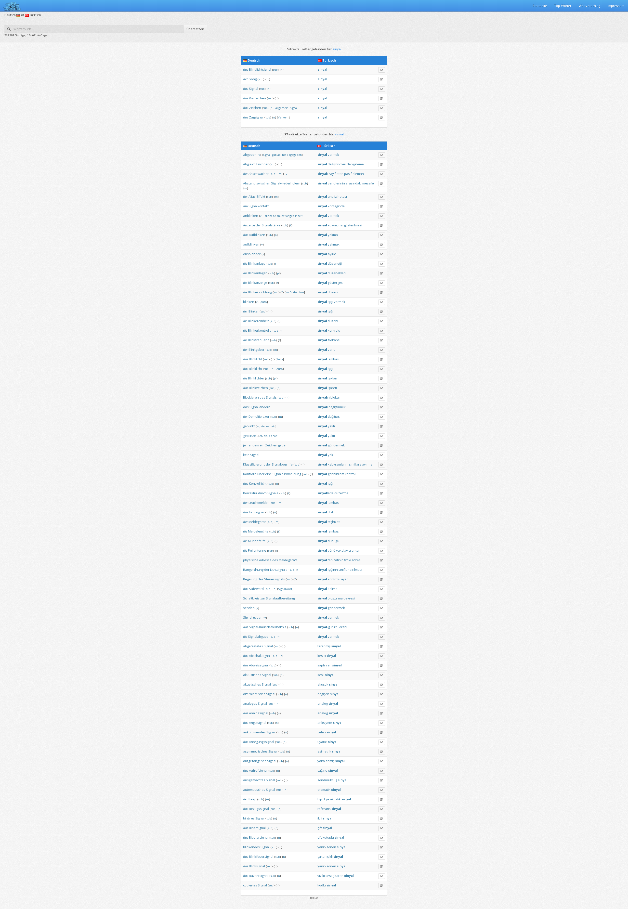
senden (249, 608)
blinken (248, 301)
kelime (333, 588)
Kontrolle (250, 474)
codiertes (250, 885)
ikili (319, 818)
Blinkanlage (256, 263)
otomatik (323, 789)
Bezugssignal (259, 808)
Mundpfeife (257, 541)
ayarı (345, 579)
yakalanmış (325, 761)
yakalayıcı (343, 550)
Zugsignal (256, 117)
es (267, 426)
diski (331, 512)
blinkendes (251, 847)
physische (250, 560)
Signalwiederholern (285, 183)
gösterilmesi (353, 225)
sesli (320, 675)
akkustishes (252, 675)
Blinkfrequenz (258, 340)
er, (258, 426)
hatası (342, 196)
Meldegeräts (288, 560)
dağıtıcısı (334, 416)
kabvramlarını (338, 464)
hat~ (272, 426)
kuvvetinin (335, 225)
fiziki (347, 560)
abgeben (250, 154)
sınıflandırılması (350, 569)
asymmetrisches (255, 751)
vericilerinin (336, 183)
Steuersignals (274, 579)
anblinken (250, 215)
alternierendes (254, 694)
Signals (271, 397)
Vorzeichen (257, 98)
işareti (332, 388)
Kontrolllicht (257, 483)
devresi (349, 598)
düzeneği (335, 263)
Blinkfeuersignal (261, 856)
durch (262, 493)
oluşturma (335, 598)
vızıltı (321, 875)
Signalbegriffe (282, 464)
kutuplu (328, 837)
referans (324, 808)
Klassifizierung (254, 464)
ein (262, 445)
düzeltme (341, 493)
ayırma (367, 464)
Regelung (250, 579)
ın (323, 397)
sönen (331, 847)
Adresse (265, 560)
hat (284, 154)
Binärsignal (257, 828)
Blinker (254, 311)
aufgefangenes (254, 761)
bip (319, 799)
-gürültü (328, 627)
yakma (333, 235)
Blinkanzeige (257, 282)
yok (330, 455)
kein (246, 455)
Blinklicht (255, 359)
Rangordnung (253, 569)
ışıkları (332, 378)
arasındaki (354, 183)
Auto (264, 302)
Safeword (256, 588)
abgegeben (294, 154)
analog (322, 703)
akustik (322, 684)
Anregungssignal (261, 742)
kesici (321, 655)
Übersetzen (195, 29)
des (262, 397)
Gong (253, 79)
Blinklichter (256, 378)
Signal (253, 88)
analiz (332, 196)
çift (319, 828)
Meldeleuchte (258, 531)
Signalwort (285, 589)
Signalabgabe (258, 636)
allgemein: (282, 108)
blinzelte (270, 216)
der (245, 79)
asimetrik (324, 751)
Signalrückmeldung (287, 474)
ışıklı (330, 856)
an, (279, 216)
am (245, 206)
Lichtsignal (256, 512)
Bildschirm (297, 292)
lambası (334, 359)
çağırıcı (322, 770)
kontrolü (334, 579)
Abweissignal (259, 665)
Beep (252, 799)
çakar (321, 856)
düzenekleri (337, 273)
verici (332, 349)
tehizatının (335, 560)
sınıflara (355, 464)
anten (356, 550)
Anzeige (249, 225)
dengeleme (355, 164)
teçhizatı (334, 521)
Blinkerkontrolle (260, 330)
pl (278, 273)
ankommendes (254, 732)
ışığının (333, 569)
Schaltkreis (251, 598)
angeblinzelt (294, 216)
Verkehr (283, 117)
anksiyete (324, 722)
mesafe (368, 183)
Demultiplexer (259, 416)
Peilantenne (257, 550)
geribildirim (336, 474)
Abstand (249, 183)
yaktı (331, 426)
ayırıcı (332, 254)
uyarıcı (322, 742)
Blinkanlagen (257, 273)
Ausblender (252, 254)
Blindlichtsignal (260, 69)
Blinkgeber (256, 349)
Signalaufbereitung (280, 598)
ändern (264, 407)
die (245, 263)
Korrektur (250, 493)
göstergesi (335, 282)
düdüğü (333, 541)
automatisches (254, 789)
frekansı (334, 340)
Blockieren (251, 397)
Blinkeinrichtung (260, 292)
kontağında (336, 206)
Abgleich (249, 164)
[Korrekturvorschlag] (381, 70)
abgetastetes (253, 646)
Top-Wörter (562, 5)
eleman (358, 173)
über (260, 474)
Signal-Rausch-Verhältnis (267, 627)
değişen (323, 694)
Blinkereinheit (258, 321)
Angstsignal (257, 722)
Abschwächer (259, 173)
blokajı (335, 397)
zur (262, 598)
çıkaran (337, 875)
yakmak (334, 244)
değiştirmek (337, 407)
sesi (329, 875)
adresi (356, 560)
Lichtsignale (279, 569)
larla (325, 493)
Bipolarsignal (258, 837)
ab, (279, 154)
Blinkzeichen (258, 388)
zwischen (263, 183)
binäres (249, 818)
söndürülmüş (327, 780)
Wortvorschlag (589, 5)
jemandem (251, 445)
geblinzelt (250, 435)
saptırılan (324, 665)
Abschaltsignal (260, 655)
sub (275, 69)
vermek (333, 154)
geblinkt (249, 426)
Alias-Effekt (257, 196)
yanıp (321, 847)
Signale (272, 493)
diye (326, 799)
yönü (331, 550)
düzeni (333, 292)
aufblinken (251, 244)
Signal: (267, 154)
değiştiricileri (337, 164)
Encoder (262, 164)
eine (268, 474)
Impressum (616, 5)
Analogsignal (258, 713)
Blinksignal (257, 866)
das (245, 69)
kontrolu (334, 330)
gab (274, 154)
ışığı (330, 301)
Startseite (540, 5)
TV (286, 174)
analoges (250, 703)
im (287, 292)
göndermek (336, 445)
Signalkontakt (259, 206)
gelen (321, 732)
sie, (263, 426)
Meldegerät (257, 521)
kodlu (321, 885)
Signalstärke (271, 225)
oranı (343, 627)
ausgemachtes (254, 780)
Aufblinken (257, 235)
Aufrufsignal (258, 770)
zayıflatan (335, 173)
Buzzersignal (258, 875)
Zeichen (255, 107)
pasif (348, 173)
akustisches (252, 684)
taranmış (323, 646)
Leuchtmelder (259, 502)
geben (283, 445)
